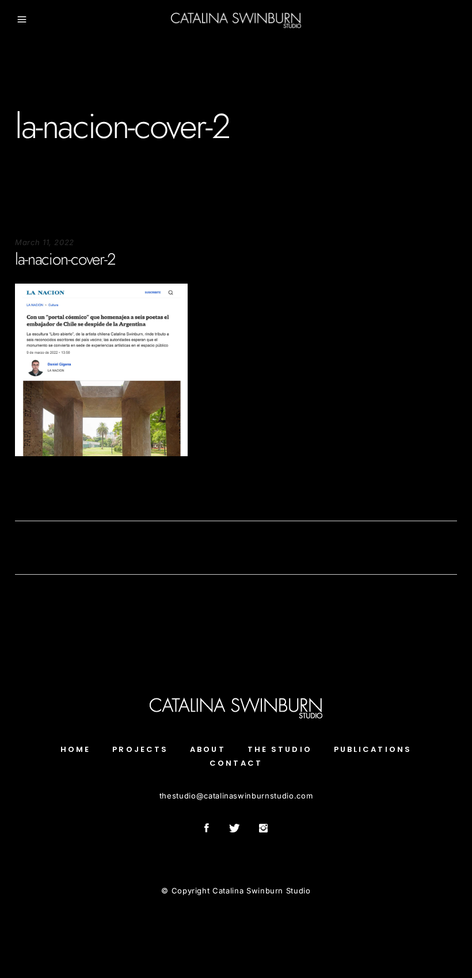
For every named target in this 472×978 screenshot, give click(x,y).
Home (75, 749)
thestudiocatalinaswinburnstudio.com (236, 795)
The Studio (280, 749)
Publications (373, 749)
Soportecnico (39, 491)
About (208, 749)
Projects (140, 749)
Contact (236, 763)
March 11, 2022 (44, 242)
